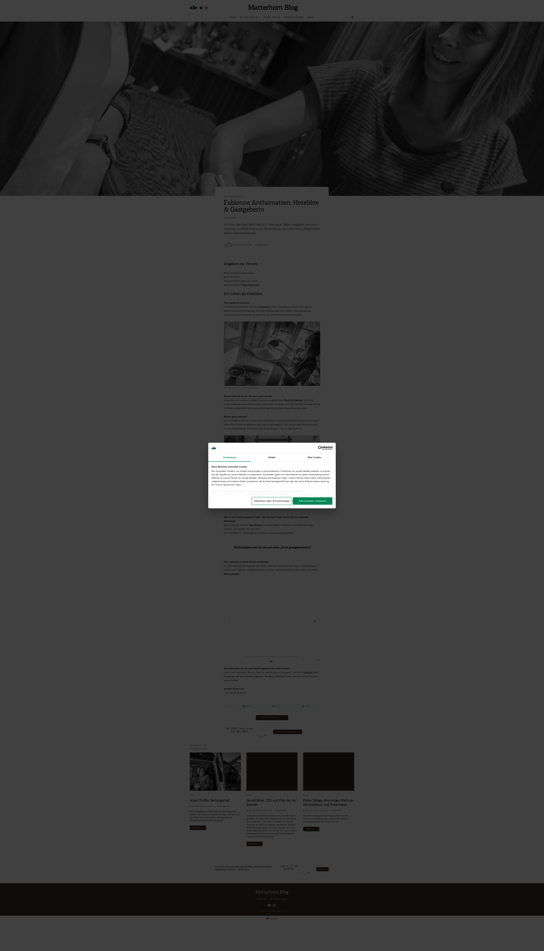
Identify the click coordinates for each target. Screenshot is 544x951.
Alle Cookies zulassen (312, 501)
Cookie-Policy (295, 491)
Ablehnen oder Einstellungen (272, 501)
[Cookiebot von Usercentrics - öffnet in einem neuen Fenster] (320, 448)
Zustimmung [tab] (229, 457)
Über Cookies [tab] (314, 457)
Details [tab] (272, 457)
